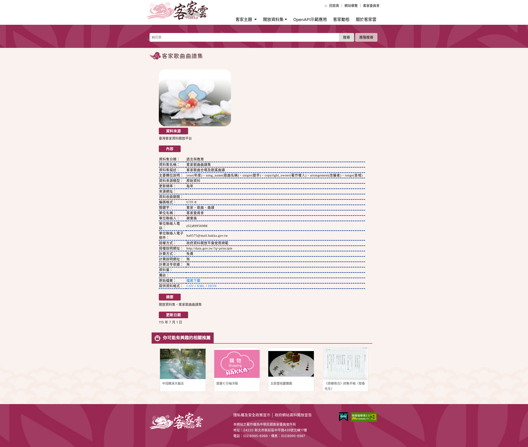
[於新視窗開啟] (343, 417)
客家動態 (341, 19)
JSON (212, 286)
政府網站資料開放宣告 (293, 415)
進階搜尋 (366, 37)
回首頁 (334, 6)
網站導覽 (351, 6)
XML (201, 286)
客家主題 (244, 19)
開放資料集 (273, 19)
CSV (190, 286)
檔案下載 (193, 280)
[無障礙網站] (364, 417)
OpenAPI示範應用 (310, 19)
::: (326, 6)
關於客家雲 (366, 19)
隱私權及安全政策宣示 (251, 415)
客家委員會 (371, 6)
